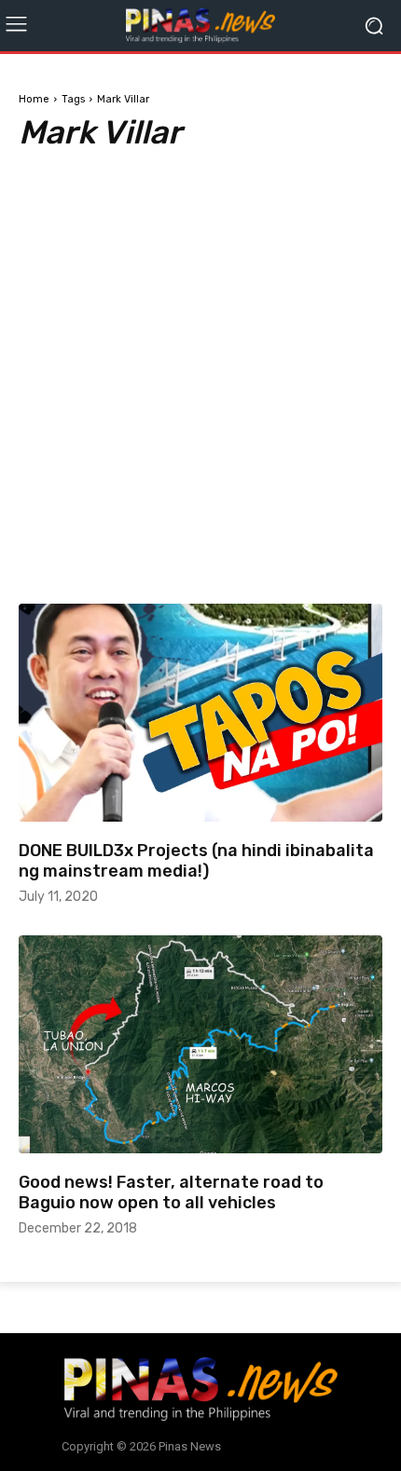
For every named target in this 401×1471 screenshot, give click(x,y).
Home (34, 99)
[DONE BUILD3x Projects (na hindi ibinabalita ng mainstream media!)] (200, 713)
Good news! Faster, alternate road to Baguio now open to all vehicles (171, 1192)
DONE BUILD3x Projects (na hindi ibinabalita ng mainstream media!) (196, 860)
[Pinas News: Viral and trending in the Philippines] (200, 25)
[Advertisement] (200, 357)
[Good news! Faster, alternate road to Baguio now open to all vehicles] (200, 1044)
